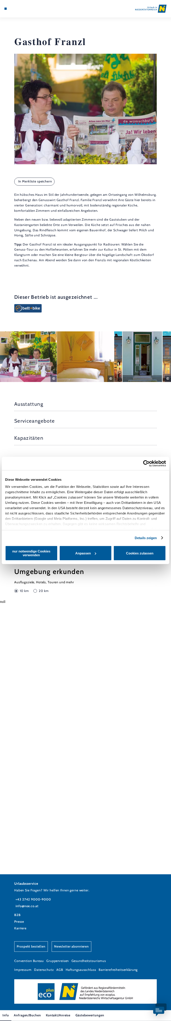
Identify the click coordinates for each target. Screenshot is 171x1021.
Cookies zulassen (139, 553)
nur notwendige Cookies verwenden (31, 553)
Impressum (23, 970)
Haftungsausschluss (81, 970)
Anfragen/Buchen (27, 1015)
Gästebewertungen (89, 1015)
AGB (59, 970)
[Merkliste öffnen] (18, 9)
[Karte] (14, 9)
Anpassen (83, 553)
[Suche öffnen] (22, 9)
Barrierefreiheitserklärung (118, 970)
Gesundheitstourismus (88, 961)
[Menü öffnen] (5, 9)
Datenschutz (44, 970)
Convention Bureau (29, 961)
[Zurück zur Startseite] (151, 8)
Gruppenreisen (57, 961)
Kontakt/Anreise (58, 1015)
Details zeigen (146, 538)
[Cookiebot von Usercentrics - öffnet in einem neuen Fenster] (146, 463)
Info (5, 1015)
